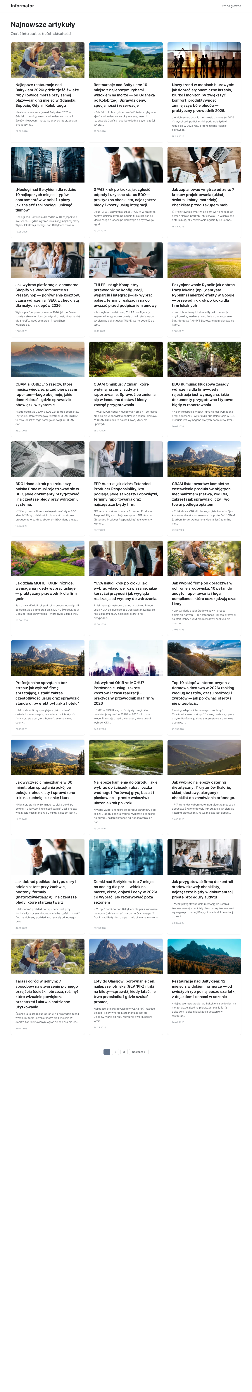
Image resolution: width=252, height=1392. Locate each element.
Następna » (139, 1051)
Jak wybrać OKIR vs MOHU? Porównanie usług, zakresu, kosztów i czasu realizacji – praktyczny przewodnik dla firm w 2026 (124, 693)
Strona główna (231, 6)
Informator (22, 5)
